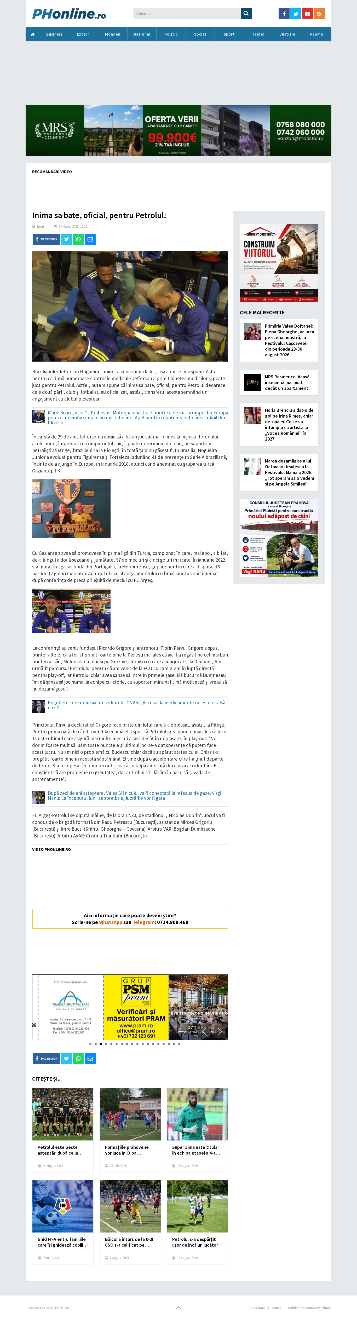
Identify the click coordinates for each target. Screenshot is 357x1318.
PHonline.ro (33, 34)
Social (200, 34)
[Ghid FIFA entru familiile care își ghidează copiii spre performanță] (62, 1206)
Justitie (287, 34)
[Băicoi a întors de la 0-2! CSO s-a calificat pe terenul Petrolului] (130, 1206)
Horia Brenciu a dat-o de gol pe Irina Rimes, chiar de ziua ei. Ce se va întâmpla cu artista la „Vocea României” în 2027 (289, 424)
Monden (112, 34)
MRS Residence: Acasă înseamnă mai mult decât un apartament (287, 382)
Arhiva (276, 1307)
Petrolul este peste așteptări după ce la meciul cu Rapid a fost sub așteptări (60, 1150)
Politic (171, 34)
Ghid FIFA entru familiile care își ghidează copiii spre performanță (62, 1242)
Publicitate (257, 1307)
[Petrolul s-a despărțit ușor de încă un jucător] (197, 1206)
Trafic (258, 34)
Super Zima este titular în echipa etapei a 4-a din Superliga (195, 1150)
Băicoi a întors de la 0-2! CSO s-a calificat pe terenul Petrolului (129, 1242)
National (142, 34)
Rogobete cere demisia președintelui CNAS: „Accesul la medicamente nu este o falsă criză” (136, 705)
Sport (229, 34)
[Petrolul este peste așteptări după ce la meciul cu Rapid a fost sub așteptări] (62, 1114)
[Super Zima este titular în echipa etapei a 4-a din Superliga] (197, 1114)
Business (54, 34)
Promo (316, 34)
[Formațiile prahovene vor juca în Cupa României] (130, 1114)
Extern (83, 34)
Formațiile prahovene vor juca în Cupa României (127, 1150)
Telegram (144, 922)
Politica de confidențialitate (309, 1307)
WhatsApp (110, 922)
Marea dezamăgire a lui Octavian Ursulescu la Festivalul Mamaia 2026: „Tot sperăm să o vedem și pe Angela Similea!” (289, 472)
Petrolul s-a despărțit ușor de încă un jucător (195, 1242)
